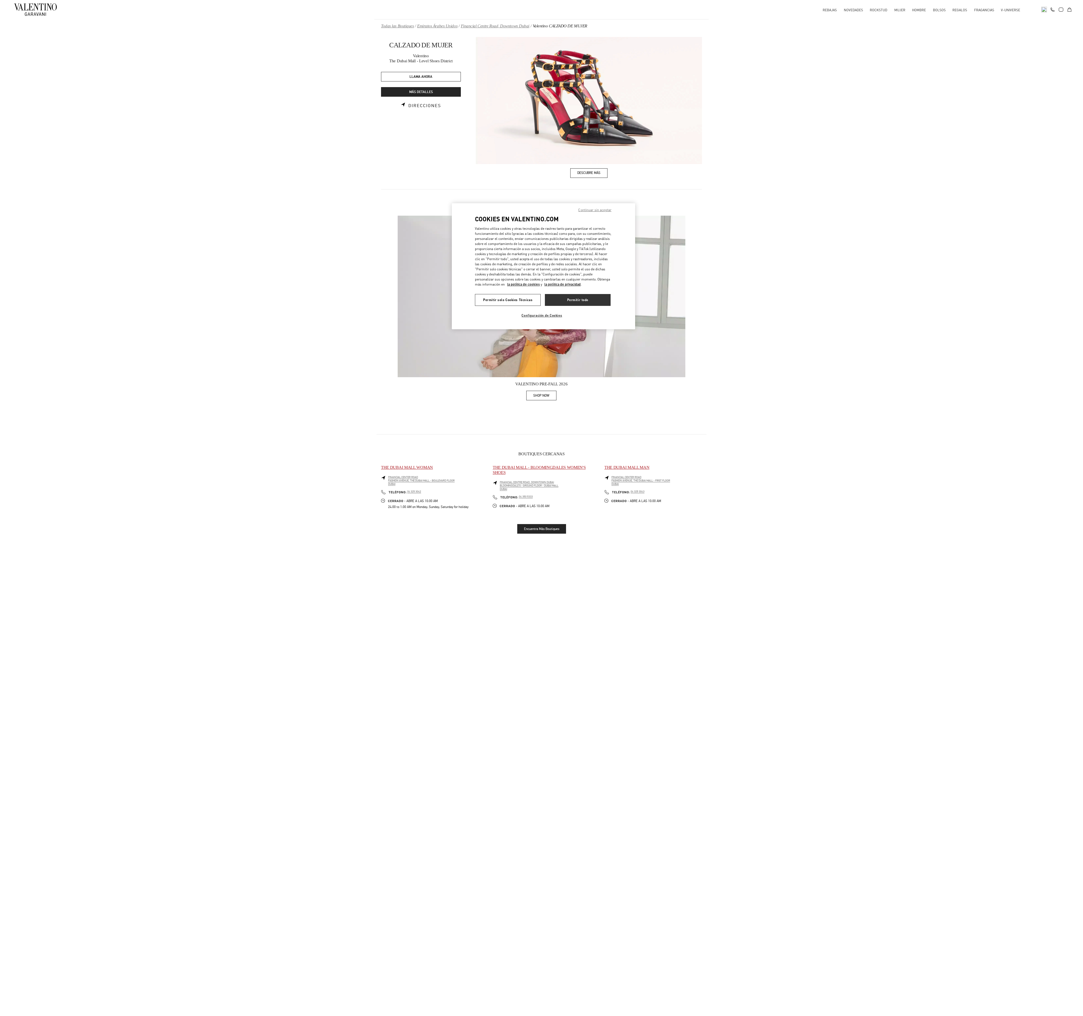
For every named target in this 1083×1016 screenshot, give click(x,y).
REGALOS (959, 10)
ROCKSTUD (878, 10)
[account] (1061, 10)
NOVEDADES (853, 10)
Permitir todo (577, 300)
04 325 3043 (637, 491)
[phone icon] (1052, 9)
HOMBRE (919, 10)
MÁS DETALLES (421, 92)
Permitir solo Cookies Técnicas (507, 300)
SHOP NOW (544, 396)
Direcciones (424, 106)
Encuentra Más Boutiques (541, 529)
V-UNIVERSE (1010, 10)
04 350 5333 (526, 496)
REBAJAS (830, 10)
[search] (1044, 9)
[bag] (1069, 9)
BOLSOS (939, 10)
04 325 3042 (414, 491)
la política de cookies (523, 284)
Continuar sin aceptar (594, 210)
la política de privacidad (562, 284)
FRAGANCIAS (984, 10)
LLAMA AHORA (421, 77)
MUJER (899, 10)
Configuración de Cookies (541, 315)
